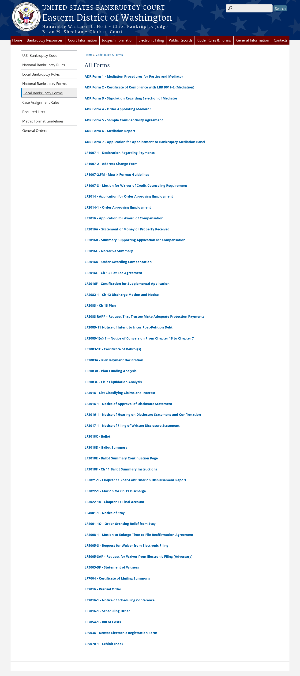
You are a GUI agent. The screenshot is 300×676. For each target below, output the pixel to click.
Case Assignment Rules (40, 102)
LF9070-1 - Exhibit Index (104, 644)
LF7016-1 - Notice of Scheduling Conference (119, 600)
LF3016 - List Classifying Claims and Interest (120, 392)
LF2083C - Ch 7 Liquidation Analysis (113, 382)
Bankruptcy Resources (45, 40)
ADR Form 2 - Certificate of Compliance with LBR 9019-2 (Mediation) (139, 87)
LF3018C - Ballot (97, 436)
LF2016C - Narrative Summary (109, 251)
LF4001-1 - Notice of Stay (105, 513)
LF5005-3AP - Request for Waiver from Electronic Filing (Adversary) (138, 556)
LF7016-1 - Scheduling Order (107, 611)
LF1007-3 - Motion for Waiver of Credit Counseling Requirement (136, 185)
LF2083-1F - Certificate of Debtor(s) (113, 349)
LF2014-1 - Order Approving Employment (118, 207)
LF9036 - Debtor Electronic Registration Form (121, 632)
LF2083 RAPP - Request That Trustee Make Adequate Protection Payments (144, 316)
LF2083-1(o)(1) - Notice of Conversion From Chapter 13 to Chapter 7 (139, 338)
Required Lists (33, 111)
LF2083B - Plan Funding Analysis (110, 371)
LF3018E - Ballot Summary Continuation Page (121, 458)
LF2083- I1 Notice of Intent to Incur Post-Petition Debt (128, 327)
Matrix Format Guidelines (43, 121)
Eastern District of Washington (107, 18)
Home (17, 40)
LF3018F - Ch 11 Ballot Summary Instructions (121, 469)
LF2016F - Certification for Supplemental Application (127, 283)
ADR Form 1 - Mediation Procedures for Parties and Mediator (134, 76)
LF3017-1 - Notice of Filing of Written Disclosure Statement (132, 425)
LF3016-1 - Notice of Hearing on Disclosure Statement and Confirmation (143, 414)
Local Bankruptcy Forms (43, 93)
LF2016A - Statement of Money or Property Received (127, 229)
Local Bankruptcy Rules (41, 74)
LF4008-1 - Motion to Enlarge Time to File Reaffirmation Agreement (139, 534)
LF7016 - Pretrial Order (103, 589)
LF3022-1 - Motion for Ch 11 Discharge (115, 491)
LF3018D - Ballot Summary (106, 447)
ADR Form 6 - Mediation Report (110, 131)
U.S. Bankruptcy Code (39, 55)
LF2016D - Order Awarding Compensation (118, 262)
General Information (252, 40)
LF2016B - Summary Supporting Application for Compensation (135, 240)
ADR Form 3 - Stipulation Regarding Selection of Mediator (131, 98)
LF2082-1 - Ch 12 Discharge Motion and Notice (122, 294)
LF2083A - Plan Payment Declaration (114, 360)
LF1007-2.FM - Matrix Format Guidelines (117, 174)
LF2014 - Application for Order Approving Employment (129, 196)
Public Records (180, 40)
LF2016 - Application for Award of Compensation (124, 218)
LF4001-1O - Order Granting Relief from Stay (120, 523)
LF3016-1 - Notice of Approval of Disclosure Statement (128, 403)
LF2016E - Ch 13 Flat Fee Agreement (113, 273)
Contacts (281, 40)
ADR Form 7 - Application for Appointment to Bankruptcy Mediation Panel (145, 142)
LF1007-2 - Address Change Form (111, 163)
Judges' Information (118, 40)
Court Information (82, 40)
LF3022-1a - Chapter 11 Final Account (114, 502)
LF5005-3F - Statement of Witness (112, 567)
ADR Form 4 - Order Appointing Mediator (118, 109)
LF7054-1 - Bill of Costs (103, 622)
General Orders (34, 130)
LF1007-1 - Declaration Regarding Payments (120, 152)
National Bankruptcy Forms (44, 83)
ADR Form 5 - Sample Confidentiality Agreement (124, 120)
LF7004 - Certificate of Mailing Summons (117, 578)
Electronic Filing (151, 40)
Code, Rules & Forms (214, 40)
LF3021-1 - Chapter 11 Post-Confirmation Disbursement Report (135, 480)
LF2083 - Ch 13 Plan (100, 305)
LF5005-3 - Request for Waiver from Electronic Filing (126, 545)
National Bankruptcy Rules (43, 64)
